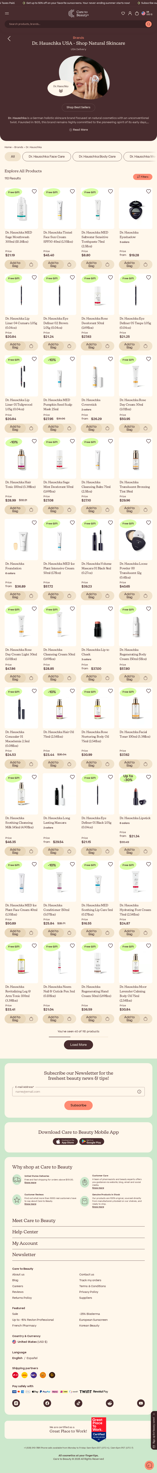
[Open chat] (149, 1465)
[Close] (154, 1413)
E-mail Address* (24, 1087)
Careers (17, 1286)
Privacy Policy (88, 1292)
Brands (78, 38)
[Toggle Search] (13, 13)
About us (18, 1275)
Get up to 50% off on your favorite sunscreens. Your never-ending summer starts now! (78, 3)
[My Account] (130, 13)
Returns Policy (22, 1298)
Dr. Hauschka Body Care (97, 156)
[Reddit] (110, 1403)
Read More (80, 129)
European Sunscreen (93, 1320)
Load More (78, 1044)
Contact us (86, 1275)
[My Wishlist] (123, 13)
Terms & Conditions (92, 1286)
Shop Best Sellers (78, 107)
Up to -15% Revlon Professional (33, 1320)
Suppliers (85, 1298)
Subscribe (78, 1105)
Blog (15, 1280)
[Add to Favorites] (34, 191)
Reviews (18, 1292)
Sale (15, 1314)
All (13, 156)
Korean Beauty (89, 1326)
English (17, 1358)
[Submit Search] (149, 24)
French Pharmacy (24, 1326)
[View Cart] (137, 13)
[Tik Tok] (78, 1403)
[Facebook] (47, 1403)
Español (32, 1358)
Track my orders (90, 1280)
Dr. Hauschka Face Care (47, 156)
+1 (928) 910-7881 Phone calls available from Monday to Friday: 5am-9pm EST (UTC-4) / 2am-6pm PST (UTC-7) (78, 1447)
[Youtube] (141, 1403)
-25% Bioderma (89, 1314)
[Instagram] (16, 1403)
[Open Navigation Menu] (7, 13)
